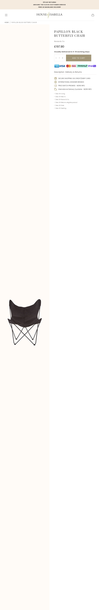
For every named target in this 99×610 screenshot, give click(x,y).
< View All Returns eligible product (65, 102)
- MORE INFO (80, 85)
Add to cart (78, 58)
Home (7, 22)
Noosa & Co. (59, 41)
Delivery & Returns (73, 72)
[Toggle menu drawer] (6, 15)
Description (59, 72)
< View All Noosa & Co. (61, 99)
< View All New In (60, 97)
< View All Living (59, 94)
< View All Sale (59, 105)
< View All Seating (60, 108)
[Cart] (92, 15)
